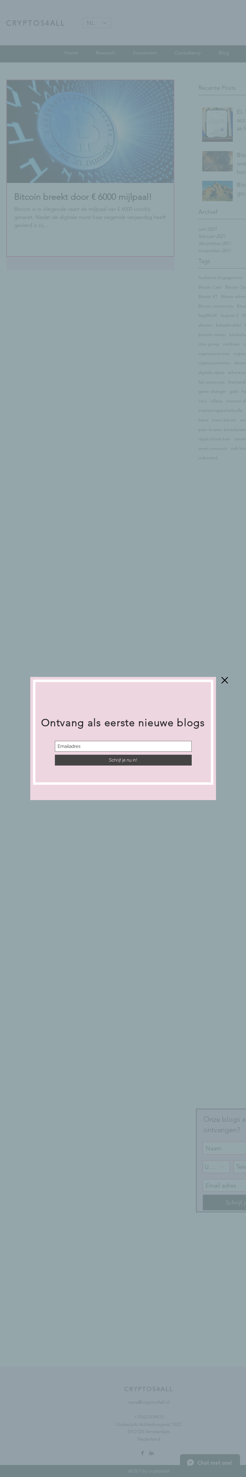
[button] (224, 680)
